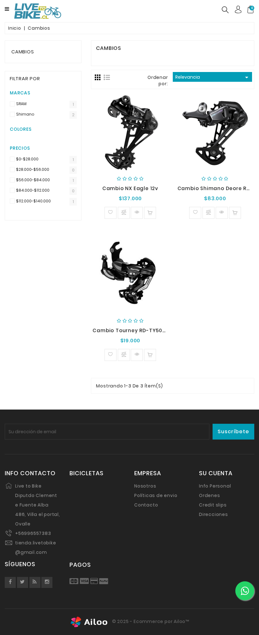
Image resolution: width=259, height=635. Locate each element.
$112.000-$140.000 (33, 201)
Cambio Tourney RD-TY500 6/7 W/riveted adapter (161, 330)
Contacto (146, 505)
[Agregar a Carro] (150, 213)
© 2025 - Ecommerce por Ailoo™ (150, 621)
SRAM (21, 104)
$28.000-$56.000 (32, 170)
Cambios (22, 51)
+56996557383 (33, 533)
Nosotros (145, 486)
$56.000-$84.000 (33, 180)
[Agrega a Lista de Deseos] (111, 213)
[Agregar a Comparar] (124, 213)
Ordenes (209, 495)
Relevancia (212, 77)
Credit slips (213, 505)
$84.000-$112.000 (33, 191)
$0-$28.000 (27, 159)
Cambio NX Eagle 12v (130, 188)
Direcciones (213, 514)
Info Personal (215, 486)
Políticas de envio (155, 495)
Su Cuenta (215, 473)
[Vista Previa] (137, 213)
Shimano (25, 114)
